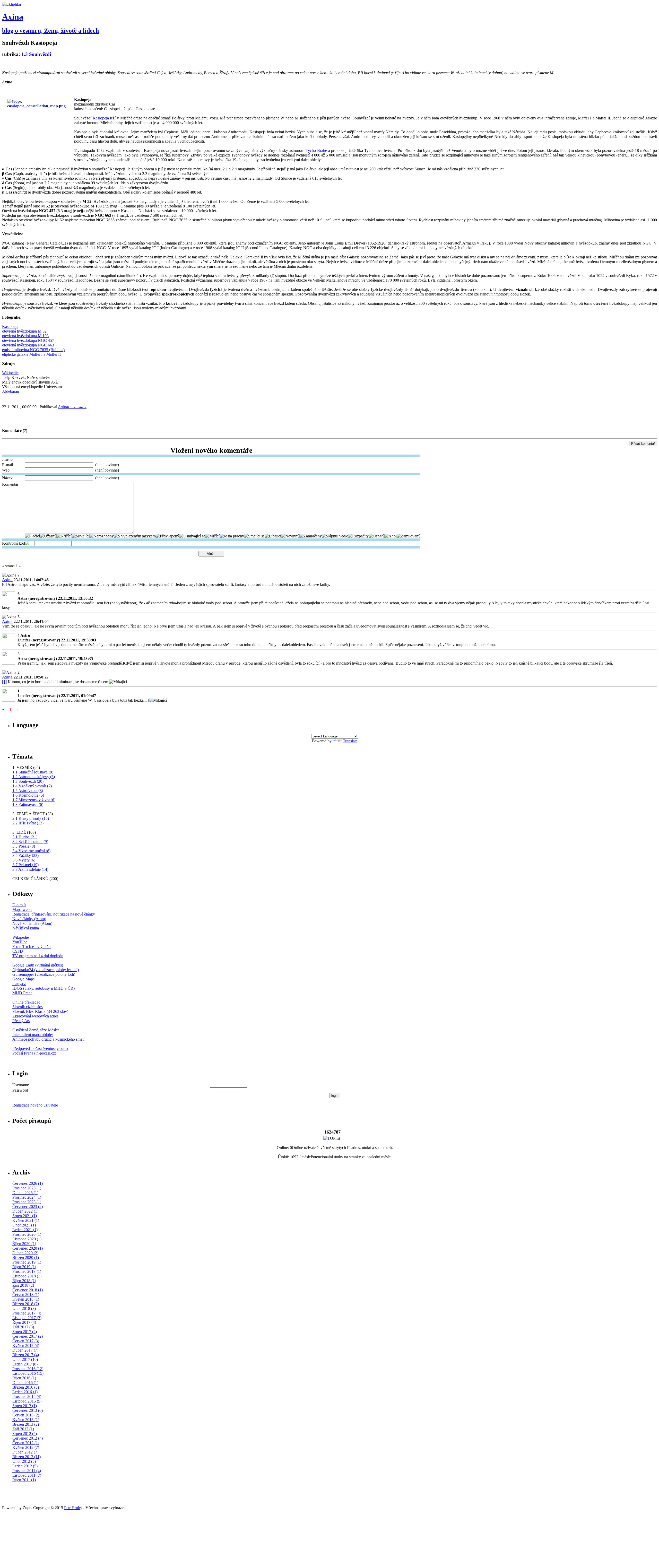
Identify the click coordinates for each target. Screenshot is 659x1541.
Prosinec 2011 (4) (26, 1470)
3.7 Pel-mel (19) (25, 865)
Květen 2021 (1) (25, 1220)
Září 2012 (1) (23, 1429)
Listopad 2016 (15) (28, 1373)
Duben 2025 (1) (25, 1192)
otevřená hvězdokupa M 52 (24, 331)
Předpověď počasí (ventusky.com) (40, 1048)
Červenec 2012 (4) (27, 1438)
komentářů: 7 (77, 407)
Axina (12, 16)
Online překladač (26, 1002)
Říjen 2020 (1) (24, 1243)
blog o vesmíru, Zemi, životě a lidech (50, 30)
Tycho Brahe (316, 150)
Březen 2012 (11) (26, 1457)
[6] (4, 584)
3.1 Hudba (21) (24, 837)
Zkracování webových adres (35, 1016)
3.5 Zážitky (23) (25, 855)
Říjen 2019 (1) (24, 1267)
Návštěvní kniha (25, 928)
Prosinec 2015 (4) (26, 1396)
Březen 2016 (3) (25, 1387)
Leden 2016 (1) (25, 1392)
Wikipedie (10, 373)
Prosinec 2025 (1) (26, 1188)
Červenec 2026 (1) (27, 1183)
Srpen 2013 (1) (24, 1406)
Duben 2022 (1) (25, 1211)
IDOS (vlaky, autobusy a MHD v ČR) (43, 988)
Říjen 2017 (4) (24, 1322)
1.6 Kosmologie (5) (28, 795)
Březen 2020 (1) (25, 1257)
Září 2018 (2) (23, 1285)
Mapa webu (22, 909)
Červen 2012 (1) (25, 1443)
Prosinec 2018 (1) (26, 1271)
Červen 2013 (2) (25, 1415)
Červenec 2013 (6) (27, 1410)
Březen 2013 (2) (25, 1424)
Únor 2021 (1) (24, 1225)
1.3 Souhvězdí (36, 54)
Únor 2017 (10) (25, 1359)
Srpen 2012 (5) (24, 1433)
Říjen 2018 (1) (24, 1280)
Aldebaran (10, 391)
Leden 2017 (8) (25, 1364)
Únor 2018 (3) (24, 1308)
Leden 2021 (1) (25, 1229)
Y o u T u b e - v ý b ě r (31, 946)
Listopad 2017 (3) (26, 1318)
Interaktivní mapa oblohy (32, 1034)
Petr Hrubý (73, 1507)
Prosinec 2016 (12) (27, 1368)
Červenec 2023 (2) (27, 1206)
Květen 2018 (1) (25, 1299)
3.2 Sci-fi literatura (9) (30, 841)
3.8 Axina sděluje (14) (30, 869)
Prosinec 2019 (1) (26, 1262)
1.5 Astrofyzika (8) (27, 790)
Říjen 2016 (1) (24, 1378)
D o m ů (19, 905)
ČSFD (17, 951)
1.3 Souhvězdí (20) (28, 781)
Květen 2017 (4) (25, 1345)
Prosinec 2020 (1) (26, 1234)
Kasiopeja (10, 326)
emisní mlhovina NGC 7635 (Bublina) (33, 349)
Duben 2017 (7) (25, 1350)
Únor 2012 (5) (24, 1461)
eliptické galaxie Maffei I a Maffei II (31, 354)
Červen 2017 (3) (25, 1341)
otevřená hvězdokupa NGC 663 (28, 345)
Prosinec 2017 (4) (26, 1313)
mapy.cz (19, 983)
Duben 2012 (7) (25, 1452)
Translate (350, 741)
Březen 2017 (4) (25, 1355)
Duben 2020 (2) (25, 1253)
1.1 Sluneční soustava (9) (32, 772)
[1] (4, 682)
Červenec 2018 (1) (27, 1290)
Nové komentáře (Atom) (32, 923)
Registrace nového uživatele (35, 1105)
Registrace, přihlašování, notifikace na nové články (53, 914)
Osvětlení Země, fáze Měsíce (35, 1030)
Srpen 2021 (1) (24, 1216)
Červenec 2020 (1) (27, 1248)
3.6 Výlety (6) (23, 860)
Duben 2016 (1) (25, 1382)
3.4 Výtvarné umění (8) (31, 851)
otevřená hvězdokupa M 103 (25, 336)
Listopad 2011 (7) (26, 1475)
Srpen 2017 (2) (24, 1331)
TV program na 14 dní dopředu (37, 956)
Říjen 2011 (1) (24, 1480)
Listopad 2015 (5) (26, 1401)
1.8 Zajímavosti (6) (27, 804)
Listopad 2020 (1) (26, 1239)
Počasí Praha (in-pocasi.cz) (34, 1053)
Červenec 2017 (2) (27, 1336)
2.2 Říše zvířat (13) (28, 823)
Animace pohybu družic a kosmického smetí (48, 1039)
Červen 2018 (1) (25, 1294)
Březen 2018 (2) (25, 1304)
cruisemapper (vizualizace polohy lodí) (43, 974)
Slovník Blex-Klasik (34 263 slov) (40, 1011)
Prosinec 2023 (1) (26, 1202)
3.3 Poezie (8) (23, 846)
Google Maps (23, 979)
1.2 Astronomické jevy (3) (33, 776)
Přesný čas (21, 1020)
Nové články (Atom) (29, 919)
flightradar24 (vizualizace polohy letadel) (45, 970)
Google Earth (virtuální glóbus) (37, 965)
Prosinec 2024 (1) (26, 1197)
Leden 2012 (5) (25, 1466)
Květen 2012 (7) (25, 1447)
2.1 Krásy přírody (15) (30, 818)
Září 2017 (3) (23, 1327)
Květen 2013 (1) (25, 1419)
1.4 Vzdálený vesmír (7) (32, 786)
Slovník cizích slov (27, 1007)
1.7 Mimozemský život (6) (33, 800)
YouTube (19, 942)
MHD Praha (22, 993)
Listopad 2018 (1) (26, 1276)
